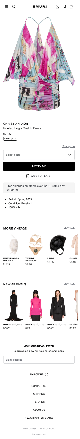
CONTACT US (39, 386)
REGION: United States (39, 417)
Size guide (68, 146)
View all (69, 227)
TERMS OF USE (28, 428)
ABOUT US (39, 409)
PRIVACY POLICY (48, 428)
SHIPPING (39, 393)
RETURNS (39, 401)
